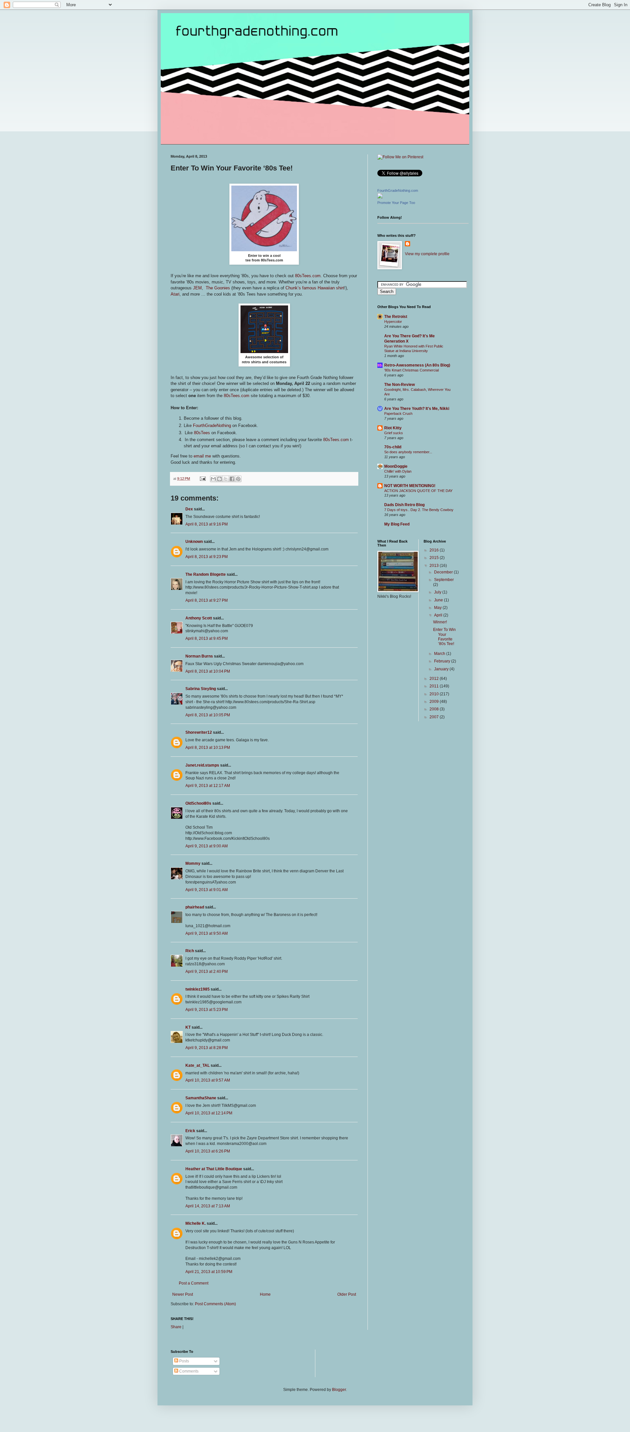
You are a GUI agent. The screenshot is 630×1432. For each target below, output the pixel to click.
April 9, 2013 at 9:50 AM (206, 933)
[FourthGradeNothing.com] (380, 197)
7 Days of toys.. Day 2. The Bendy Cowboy (418, 510)
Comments (188, 1371)
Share (176, 1327)
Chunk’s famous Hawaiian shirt (314, 287)
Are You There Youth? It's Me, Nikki (416, 408)
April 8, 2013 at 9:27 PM (206, 600)
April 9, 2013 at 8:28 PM (206, 1047)
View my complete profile (427, 254)
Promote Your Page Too (396, 203)
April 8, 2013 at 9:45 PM (206, 638)
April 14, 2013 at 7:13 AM (207, 1206)
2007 (435, 717)
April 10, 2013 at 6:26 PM (207, 1151)
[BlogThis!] (219, 479)
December (444, 572)
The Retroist (395, 316)
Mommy (192, 863)
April (438, 615)
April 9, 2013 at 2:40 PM (206, 971)
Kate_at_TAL (197, 1065)
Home (265, 1294)
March (440, 653)
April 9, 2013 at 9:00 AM (206, 846)
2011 (435, 686)
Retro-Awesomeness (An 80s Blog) (417, 365)
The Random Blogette (205, 574)
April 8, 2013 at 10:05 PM (207, 715)
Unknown (194, 541)
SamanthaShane (200, 1098)
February (442, 661)
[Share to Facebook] (232, 479)
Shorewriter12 (198, 732)
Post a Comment (193, 1283)
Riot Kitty (393, 428)
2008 (435, 709)
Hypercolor (393, 322)
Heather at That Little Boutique (213, 1169)
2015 (435, 557)
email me (202, 456)
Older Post (346, 1294)
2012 (435, 678)
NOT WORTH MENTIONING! (409, 485)
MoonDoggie (396, 466)
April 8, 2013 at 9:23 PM (206, 556)
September (444, 579)
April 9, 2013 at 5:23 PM (206, 1009)
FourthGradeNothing (212, 425)
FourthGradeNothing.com (397, 190)
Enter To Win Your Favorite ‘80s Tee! (444, 636)
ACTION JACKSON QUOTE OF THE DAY (418, 491)
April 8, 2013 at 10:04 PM (207, 671)
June (439, 600)
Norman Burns (199, 656)
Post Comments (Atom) (215, 1304)
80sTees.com (308, 275)
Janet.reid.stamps (202, 765)
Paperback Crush (398, 413)
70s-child (392, 447)
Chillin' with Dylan (397, 471)
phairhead (194, 907)
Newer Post (182, 1294)
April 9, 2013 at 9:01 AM (206, 889)
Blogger (339, 1389)
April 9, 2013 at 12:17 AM (207, 785)
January (442, 669)
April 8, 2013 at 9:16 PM (206, 524)
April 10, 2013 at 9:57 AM (207, 1080)
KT (188, 1027)
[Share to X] (225, 479)
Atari (175, 294)
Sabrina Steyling (200, 688)
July (438, 592)
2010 (435, 694)
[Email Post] (202, 479)
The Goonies (218, 287)
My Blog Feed (397, 524)
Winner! (440, 622)
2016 (435, 550)
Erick (190, 1131)
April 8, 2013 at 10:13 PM (207, 747)
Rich (189, 951)
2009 (435, 701)
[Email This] (213, 479)
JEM (197, 287)
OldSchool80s (198, 803)
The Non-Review (399, 384)
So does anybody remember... (408, 452)
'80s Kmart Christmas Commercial (411, 370)
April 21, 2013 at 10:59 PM (208, 1271)
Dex (189, 509)
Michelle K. (195, 1223)
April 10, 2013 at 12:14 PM (208, 1113)
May (438, 607)
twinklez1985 (197, 989)
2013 (435, 565)
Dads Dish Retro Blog (404, 505)
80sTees (202, 432)
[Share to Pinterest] (238, 479)
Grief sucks (393, 433)
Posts (183, 1361)
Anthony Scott (198, 618)
